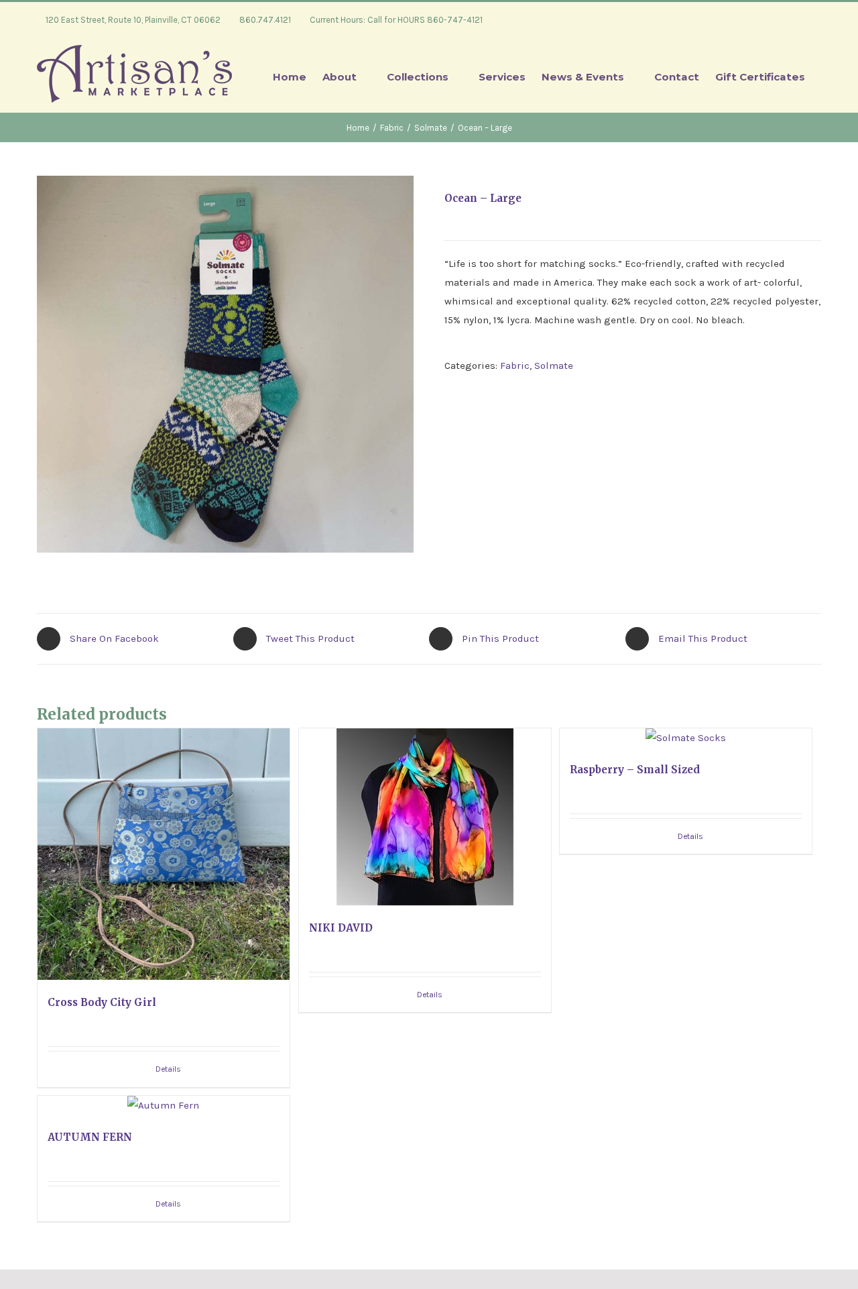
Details (168, 1069)
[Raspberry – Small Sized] (686, 737)
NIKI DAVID (341, 927)
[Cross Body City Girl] (164, 854)
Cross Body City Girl (102, 1002)
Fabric (515, 365)
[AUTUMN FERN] (164, 1105)
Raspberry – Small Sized (635, 769)
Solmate (553, 365)
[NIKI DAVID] (425, 816)
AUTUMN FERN (90, 1137)
